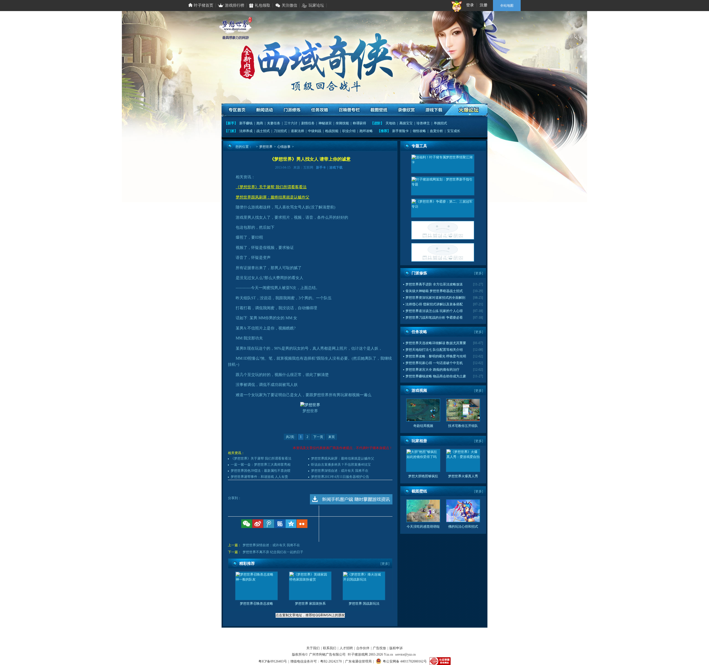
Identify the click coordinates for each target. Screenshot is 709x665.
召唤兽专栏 (349, 110)
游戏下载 (434, 110)
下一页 (318, 437)
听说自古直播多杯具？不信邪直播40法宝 (341, 464)
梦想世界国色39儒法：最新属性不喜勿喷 (261, 471)
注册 (483, 5)
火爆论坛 (469, 110)
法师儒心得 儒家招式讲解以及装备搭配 (434, 304)
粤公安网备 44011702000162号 (405, 661)
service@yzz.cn (405, 654)
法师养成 (246, 131)
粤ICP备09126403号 (272, 661)
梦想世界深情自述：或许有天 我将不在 (339, 471)
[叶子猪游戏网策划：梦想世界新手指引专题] (442, 185)
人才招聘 (346, 648)
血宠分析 (436, 131)
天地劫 (390, 123)
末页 (331, 437)
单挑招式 (440, 123)
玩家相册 (419, 441)
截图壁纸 (379, 110)
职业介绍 (349, 131)
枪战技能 (331, 131)
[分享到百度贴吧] (279, 523)
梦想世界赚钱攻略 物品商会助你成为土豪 (435, 376)
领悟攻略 (419, 131)
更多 (385, 564)
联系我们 (329, 648)
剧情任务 (308, 123)
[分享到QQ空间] (291, 523)
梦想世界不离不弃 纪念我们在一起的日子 (273, 552)
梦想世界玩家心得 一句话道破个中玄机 (434, 363)
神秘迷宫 (325, 123)
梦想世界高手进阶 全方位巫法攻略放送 (434, 284)
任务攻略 (320, 110)
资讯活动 (265, 110)
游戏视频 (419, 390)
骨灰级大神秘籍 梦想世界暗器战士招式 (434, 291)
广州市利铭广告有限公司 (327, 654)
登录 (470, 5)
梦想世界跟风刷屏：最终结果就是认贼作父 (342, 458)
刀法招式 (280, 131)
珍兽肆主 (423, 123)
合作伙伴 (362, 648)
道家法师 (297, 131)
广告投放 (379, 648)
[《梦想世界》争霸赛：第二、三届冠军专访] (442, 208)
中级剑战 (314, 131)
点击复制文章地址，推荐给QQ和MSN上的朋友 (310, 615)
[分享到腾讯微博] (268, 523)
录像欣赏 (406, 110)
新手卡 (321, 167)
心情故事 (284, 147)
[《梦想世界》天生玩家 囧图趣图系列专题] (442, 230)
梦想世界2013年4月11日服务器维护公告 (340, 477)
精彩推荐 (247, 563)
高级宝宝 (406, 123)
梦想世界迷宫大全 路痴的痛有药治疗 (432, 370)
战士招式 (263, 131)
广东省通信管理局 (358, 661)
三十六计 (290, 123)
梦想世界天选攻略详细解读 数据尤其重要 (435, 343)
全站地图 (506, 5)
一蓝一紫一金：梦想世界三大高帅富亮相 (261, 464)
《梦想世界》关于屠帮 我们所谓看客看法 (261, 458)
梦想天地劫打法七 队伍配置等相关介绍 (434, 350)
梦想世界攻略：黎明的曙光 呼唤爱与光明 (435, 356)
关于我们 (313, 648)
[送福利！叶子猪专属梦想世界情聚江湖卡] (442, 163)
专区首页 (237, 110)
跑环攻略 (366, 131)
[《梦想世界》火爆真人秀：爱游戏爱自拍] (442, 252)
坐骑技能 (342, 123)
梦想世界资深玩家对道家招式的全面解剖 (435, 298)
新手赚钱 (246, 123)
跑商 (259, 123)
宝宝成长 (453, 131)
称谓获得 (359, 123)
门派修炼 (292, 110)
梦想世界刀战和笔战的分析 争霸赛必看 (434, 317)
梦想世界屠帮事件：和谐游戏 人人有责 (259, 477)
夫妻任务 (273, 123)
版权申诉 (396, 648)
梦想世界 (266, 147)
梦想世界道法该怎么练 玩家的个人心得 (434, 311)
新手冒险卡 (400, 131)
